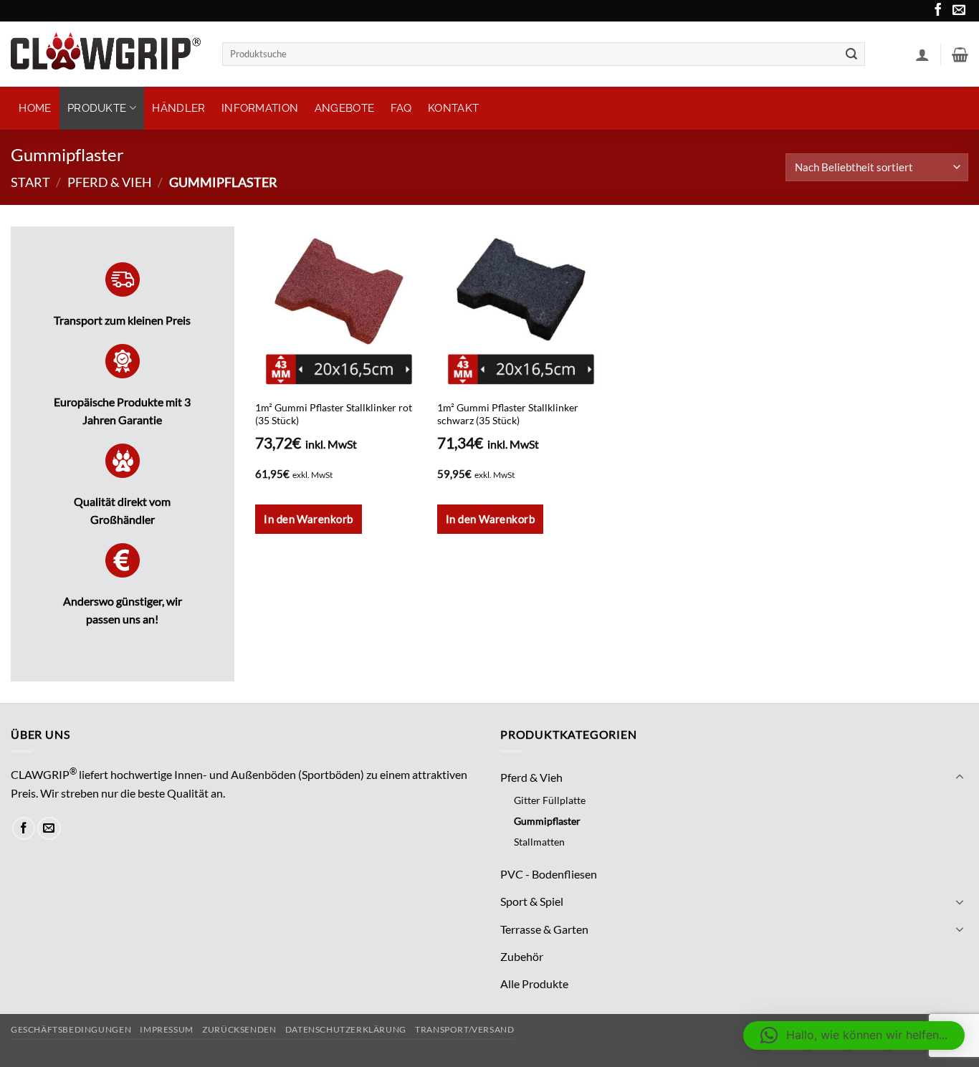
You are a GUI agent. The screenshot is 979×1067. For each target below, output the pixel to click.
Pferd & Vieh (109, 182)
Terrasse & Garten (544, 929)
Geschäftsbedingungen (71, 1029)
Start (30, 182)
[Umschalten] (959, 777)
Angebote (344, 108)
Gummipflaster (547, 821)
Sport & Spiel (531, 901)
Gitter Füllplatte (550, 800)
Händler (178, 108)
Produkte (96, 108)
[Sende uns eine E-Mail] (957, 12)
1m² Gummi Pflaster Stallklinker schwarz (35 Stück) (507, 414)
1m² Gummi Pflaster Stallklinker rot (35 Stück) (333, 414)
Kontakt (453, 108)
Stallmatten (539, 842)
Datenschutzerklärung (345, 1029)
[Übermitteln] (852, 54)
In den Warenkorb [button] (308, 518)
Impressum (166, 1029)
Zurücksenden (239, 1029)
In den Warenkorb (490, 518)
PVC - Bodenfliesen (548, 874)
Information (259, 108)
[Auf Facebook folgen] (937, 12)
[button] (922, 54)
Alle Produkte (534, 983)
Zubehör (521, 956)
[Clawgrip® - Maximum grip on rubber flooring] (106, 53)
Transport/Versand (464, 1029)
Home (35, 108)
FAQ (401, 108)
